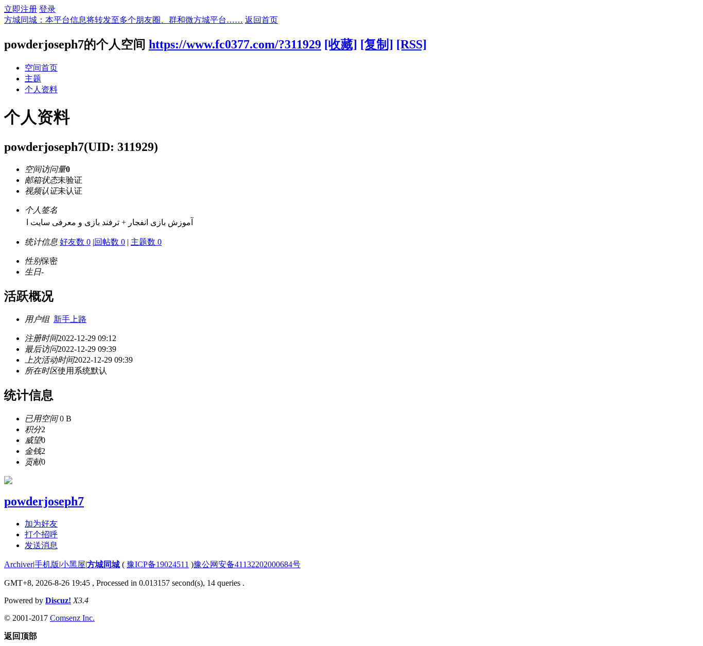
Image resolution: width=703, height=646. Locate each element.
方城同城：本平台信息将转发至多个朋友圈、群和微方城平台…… (123, 19)
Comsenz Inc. (72, 618)
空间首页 (41, 67)
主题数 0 (146, 241)
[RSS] (411, 44)
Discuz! (58, 600)
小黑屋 (73, 564)
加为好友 (41, 523)
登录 (47, 9)
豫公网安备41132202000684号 (247, 564)
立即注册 (20, 9)
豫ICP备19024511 (158, 564)
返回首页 (261, 19)
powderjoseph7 (44, 501)
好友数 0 (75, 241)
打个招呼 (41, 534)
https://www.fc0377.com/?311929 (235, 44)
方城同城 (103, 564)
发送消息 (41, 545)
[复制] (376, 44)
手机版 (46, 564)
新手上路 (70, 319)
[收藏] (340, 44)
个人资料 (41, 89)
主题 (33, 78)
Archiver (18, 564)
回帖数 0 (109, 241)
